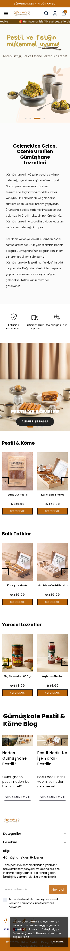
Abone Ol (58, 890)
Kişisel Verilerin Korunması (33, 901)
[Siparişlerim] (54, 13)
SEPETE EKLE (17, 511)
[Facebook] (5, 920)
